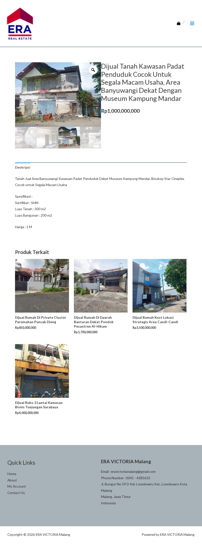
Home (11, 474)
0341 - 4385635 (138, 478)
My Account (16, 486)
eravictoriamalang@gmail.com (133, 471)
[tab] (22, 167)
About (12, 480)
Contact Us (16, 493)
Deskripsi (22, 167)
